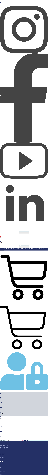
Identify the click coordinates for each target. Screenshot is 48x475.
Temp (13, 248)
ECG (4, 248)
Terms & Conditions (2, 471)
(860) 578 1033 (3, 448)
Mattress (18, 248)
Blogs (0, 467)
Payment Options (2, 470)
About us (1, 464)
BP (8, 248)
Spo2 (6, 248)
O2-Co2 (11, 248)
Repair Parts (42, 248)
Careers (1, 466)
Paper (15, 248)
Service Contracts (2, 454)
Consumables (31, 248)
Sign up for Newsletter (2, 440)
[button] (5, 248)
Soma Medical (1, 0)
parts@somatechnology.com (4, 447)
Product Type (38, 248)
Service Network (2, 457)
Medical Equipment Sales (3, 458)
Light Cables (21, 248)
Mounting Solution (26, 248)
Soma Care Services (2, 453)
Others (34, 248)
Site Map (1, 474)
